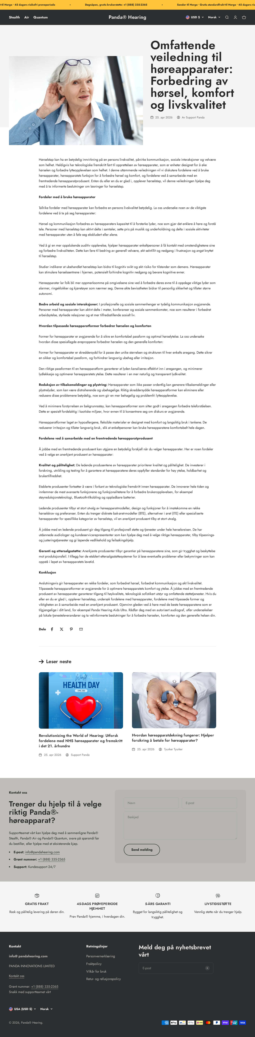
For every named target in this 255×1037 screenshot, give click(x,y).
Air (26, 17)
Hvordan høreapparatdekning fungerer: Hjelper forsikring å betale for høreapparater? (173, 738)
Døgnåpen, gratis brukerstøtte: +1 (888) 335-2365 (108, 5)
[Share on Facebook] (52, 629)
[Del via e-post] (81, 629)
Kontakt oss (16, 976)
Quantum (40, 17)
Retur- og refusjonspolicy (103, 978)
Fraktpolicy (94, 963)
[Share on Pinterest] (71, 629)
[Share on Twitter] (61, 629)
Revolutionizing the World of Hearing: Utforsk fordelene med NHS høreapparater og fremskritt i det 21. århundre (80, 741)
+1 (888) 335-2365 (51, 859)
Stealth (14, 17)
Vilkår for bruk (96, 971)
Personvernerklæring (100, 956)
